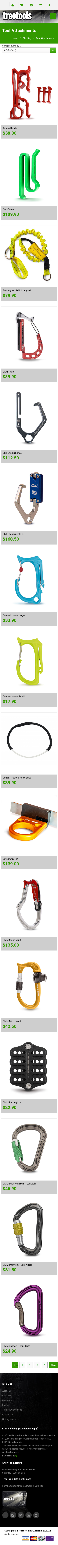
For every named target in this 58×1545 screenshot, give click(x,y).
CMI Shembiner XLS (13, 534)
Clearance (7, 1400)
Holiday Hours (9, 1419)
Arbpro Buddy (10, 128)
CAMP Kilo (8, 371)
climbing (27, 38)
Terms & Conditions (12, 1409)
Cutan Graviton (10, 858)
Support (6, 1405)
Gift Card (6, 1395)
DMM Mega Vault (12, 940)
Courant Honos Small (14, 696)
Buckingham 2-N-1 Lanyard (17, 290)
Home (15, 38)
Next (53, 1365)
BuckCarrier (9, 209)
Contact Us (8, 1414)
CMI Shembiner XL (12, 452)
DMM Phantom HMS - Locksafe (19, 1183)
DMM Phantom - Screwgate (17, 1264)
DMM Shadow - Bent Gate (16, 1346)
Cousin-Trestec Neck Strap (17, 777)
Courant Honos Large (14, 615)
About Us (6, 1391)
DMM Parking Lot (12, 1102)
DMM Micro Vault (12, 1021)
